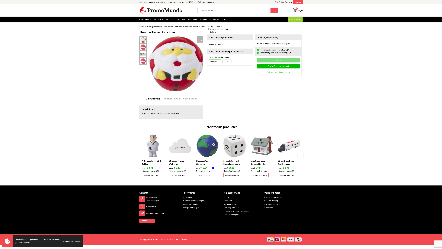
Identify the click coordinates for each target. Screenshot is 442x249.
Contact (298, 2)
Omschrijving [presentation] (153, 98)
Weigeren (78, 241)
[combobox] (234, 10)
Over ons (288, 2)
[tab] (153, 98)
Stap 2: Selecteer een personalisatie (225, 51)
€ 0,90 (283, 167)
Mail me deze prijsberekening (278, 72)
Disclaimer (268, 207)
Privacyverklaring (271, 204)
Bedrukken (228, 200)
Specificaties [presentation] (190, 98)
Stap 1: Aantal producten (220, 37)
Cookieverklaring (271, 200)
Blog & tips (279, 2)
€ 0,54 (201, 167)
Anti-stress (168, 26)
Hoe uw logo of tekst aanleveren (236, 211)
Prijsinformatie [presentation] (171, 98)
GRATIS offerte (295, 19)
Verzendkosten (230, 204)
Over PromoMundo (190, 204)
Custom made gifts (231, 214)
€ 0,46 (174, 167)
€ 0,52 (228, 167)
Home (141, 26)
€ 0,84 (147, 167)
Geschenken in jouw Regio (193, 200)
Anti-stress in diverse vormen (186, 26)
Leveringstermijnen (231, 207)
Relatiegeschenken (154, 26)
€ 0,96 (256, 167)
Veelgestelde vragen (191, 207)
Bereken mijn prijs (151, 175)
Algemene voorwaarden (273, 197)
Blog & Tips (187, 197)
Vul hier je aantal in (215, 44)
